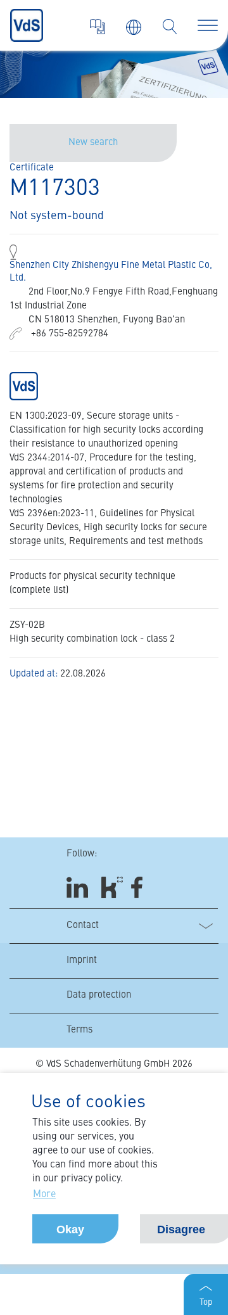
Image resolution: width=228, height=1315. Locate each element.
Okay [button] (70, 1229)
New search (93, 143)
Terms (79, 1030)
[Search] (169, 26)
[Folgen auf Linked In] (79, 887)
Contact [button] (82, 926)
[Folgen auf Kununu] (112, 887)
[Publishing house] (97, 26)
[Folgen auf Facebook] (140, 887)
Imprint (81, 960)
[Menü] (208, 25)
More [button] (44, 1195)
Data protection (98, 995)
